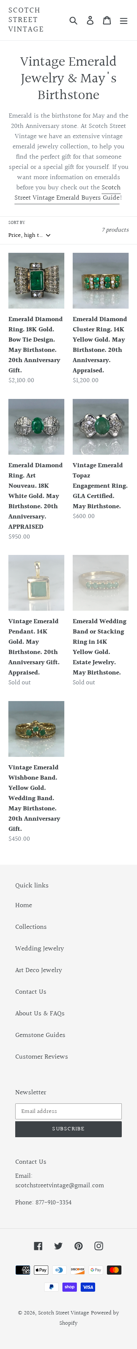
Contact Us (30, 992)
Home (23, 905)
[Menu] (123, 20)
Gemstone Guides (40, 1035)
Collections (31, 927)
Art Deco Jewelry (38, 970)
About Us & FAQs (40, 1013)
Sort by (16, 223)
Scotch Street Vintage (26, 20)
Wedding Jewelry (39, 948)
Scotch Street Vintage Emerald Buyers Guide (67, 192)
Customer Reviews (41, 1056)
